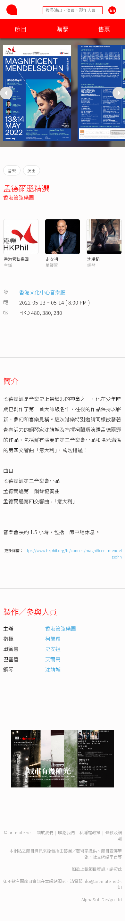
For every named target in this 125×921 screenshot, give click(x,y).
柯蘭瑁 (53, 638)
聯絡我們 (66, 832)
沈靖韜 (93, 259)
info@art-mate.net (100, 881)
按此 (117, 869)
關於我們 (45, 832)
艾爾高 (53, 659)
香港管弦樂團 (18, 197)
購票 (62, 28)
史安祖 (52, 259)
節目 (21, 28)
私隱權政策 (89, 832)
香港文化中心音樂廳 (42, 292)
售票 (104, 28)
